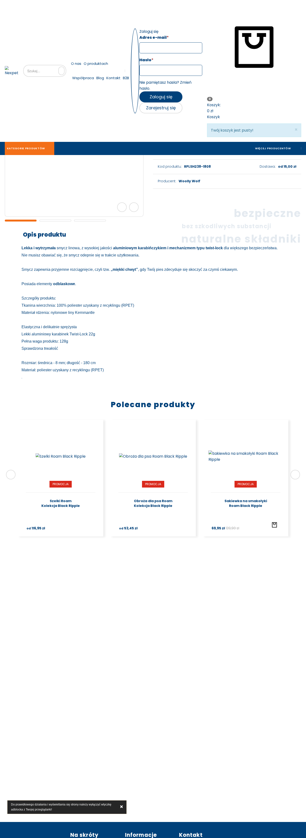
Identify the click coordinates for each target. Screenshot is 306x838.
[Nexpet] (11, 71)
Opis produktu (44, 235)
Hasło (146, 60)
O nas (76, 63)
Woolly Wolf (189, 181)
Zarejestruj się (161, 108)
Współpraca (83, 77)
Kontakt (113, 77)
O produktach (96, 63)
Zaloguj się (161, 97)
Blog (100, 77)
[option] (20, 220)
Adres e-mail (154, 37)
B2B (126, 77)
